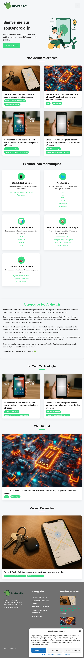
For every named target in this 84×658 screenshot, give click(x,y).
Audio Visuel (63, 206)
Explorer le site (12, 45)
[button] (80, 631)
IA (63, 195)
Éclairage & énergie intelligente (63, 240)
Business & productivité (21, 227)
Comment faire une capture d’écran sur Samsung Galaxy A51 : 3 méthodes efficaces (63, 142)
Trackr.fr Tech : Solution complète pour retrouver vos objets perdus (34, 572)
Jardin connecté (62, 245)
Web (48, 103)
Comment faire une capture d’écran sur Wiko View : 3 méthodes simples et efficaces (21, 142)
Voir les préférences (72, 650)
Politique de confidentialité (62, 654)
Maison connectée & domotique (15, 100)
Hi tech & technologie (11, 149)
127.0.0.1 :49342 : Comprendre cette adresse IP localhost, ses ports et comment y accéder (62, 97)
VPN (62, 198)
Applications (21, 195)
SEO (21, 245)
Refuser (55, 650)
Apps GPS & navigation (21, 279)
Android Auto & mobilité (21, 266)
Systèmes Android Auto (21, 276)
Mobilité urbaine (21, 281)
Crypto (63, 201)
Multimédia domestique (12, 104)
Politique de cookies (48, 654)
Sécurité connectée (62, 237)
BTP (21, 237)
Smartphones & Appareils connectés (16, 152)
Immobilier (21, 240)
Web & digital (57, 103)
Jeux (21, 198)
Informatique (62, 203)
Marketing (21, 242)
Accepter (38, 650)
